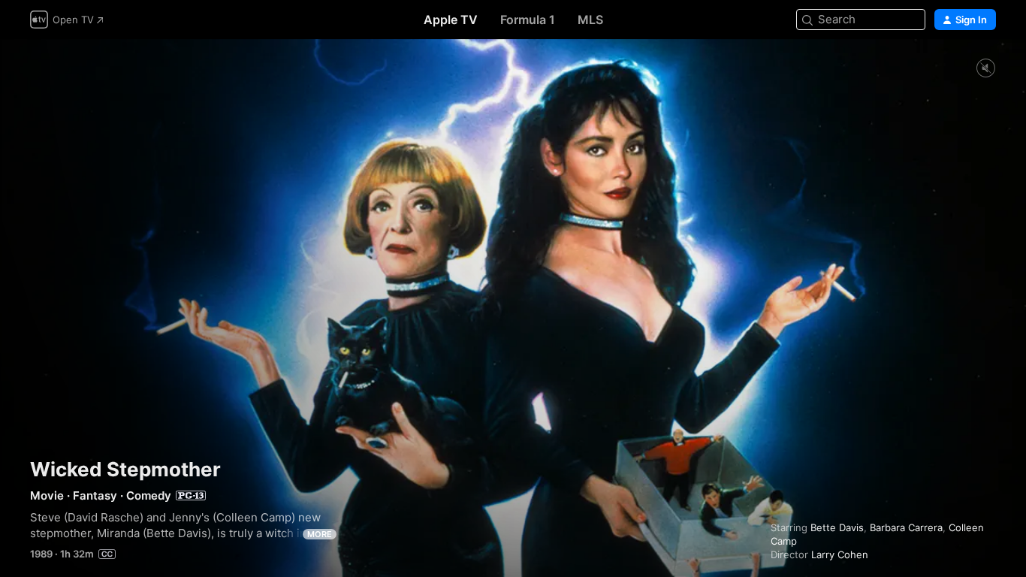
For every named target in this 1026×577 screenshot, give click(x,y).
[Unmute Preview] (985, 68)
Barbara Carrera (906, 527)
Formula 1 (527, 19)
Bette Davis (837, 527)
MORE (319, 534)
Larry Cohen (839, 554)
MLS (590, 19)
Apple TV (451, 19)
